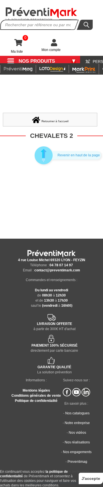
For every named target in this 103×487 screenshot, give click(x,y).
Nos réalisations (77, 442)
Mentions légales (36, 390)
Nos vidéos (77, 433)
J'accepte (91, 478)
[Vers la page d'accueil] (41, 13)
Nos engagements (77, 452)
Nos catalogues (77, 413)
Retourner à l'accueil (54, 121)
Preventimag (77, 462)
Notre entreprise (77, 423)
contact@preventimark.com (57, 270)
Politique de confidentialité (36, 401)
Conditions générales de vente (36, 396)
